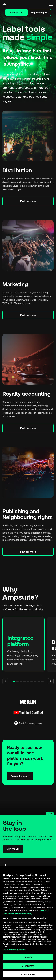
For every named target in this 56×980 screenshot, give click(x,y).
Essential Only (28, 966)
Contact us (16, 12)
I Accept (28, 957)
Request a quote (40, 12)
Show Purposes (28, 974)
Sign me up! (13, 848)
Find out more (28, 201)
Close (49, 813)
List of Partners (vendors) (14, 949)
